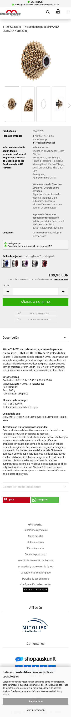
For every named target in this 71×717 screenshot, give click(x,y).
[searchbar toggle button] (48, 12)
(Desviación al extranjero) (44, 143)
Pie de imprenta (35, 548)
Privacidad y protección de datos (35, 566)
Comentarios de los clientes (22, 487)
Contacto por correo (35, 554)
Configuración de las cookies (35, 584)
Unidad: (7, 285)
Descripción (11, 337)
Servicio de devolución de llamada (35, 560)
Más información (36, 710)
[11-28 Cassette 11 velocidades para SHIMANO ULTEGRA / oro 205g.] (35, 60)
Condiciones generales (36, 530)
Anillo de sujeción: (28, 256)
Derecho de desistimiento (35, 578)
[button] (8, 292)
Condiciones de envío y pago (36, 572)
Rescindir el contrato (35, 589)
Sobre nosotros (35, 542)
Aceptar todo (35, 701)
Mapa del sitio (35, 536)
